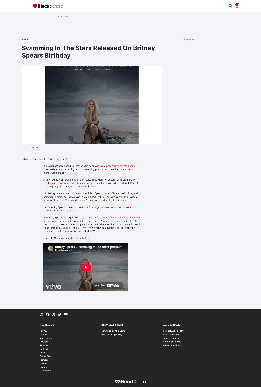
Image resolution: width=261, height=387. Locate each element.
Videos (43, 352)
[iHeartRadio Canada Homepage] (48, 6)
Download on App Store (113, 330)
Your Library (46, 338)
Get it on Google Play (112, 334)
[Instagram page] (42, 314)
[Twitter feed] (54, 314)
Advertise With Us (172, 345)
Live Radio (45, 334)
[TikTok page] (60, 314)
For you (43, 330)
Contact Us (45, 370)
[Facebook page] (48, 314)
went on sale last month (57, 183)
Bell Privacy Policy (172, 341)
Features (44, 359)
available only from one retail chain (115, 165)
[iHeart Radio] (237, 5)
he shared (94, 220)
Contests (44, 363)
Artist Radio (45, 345)
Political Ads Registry (173, 330)
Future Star (45, 356)
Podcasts (44, 349)
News (25, 39)
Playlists (44, 341)
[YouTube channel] (66, 314)
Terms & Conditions (172, 338)
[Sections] (25, 6)
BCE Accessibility (171, 334)
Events (43, 367)
